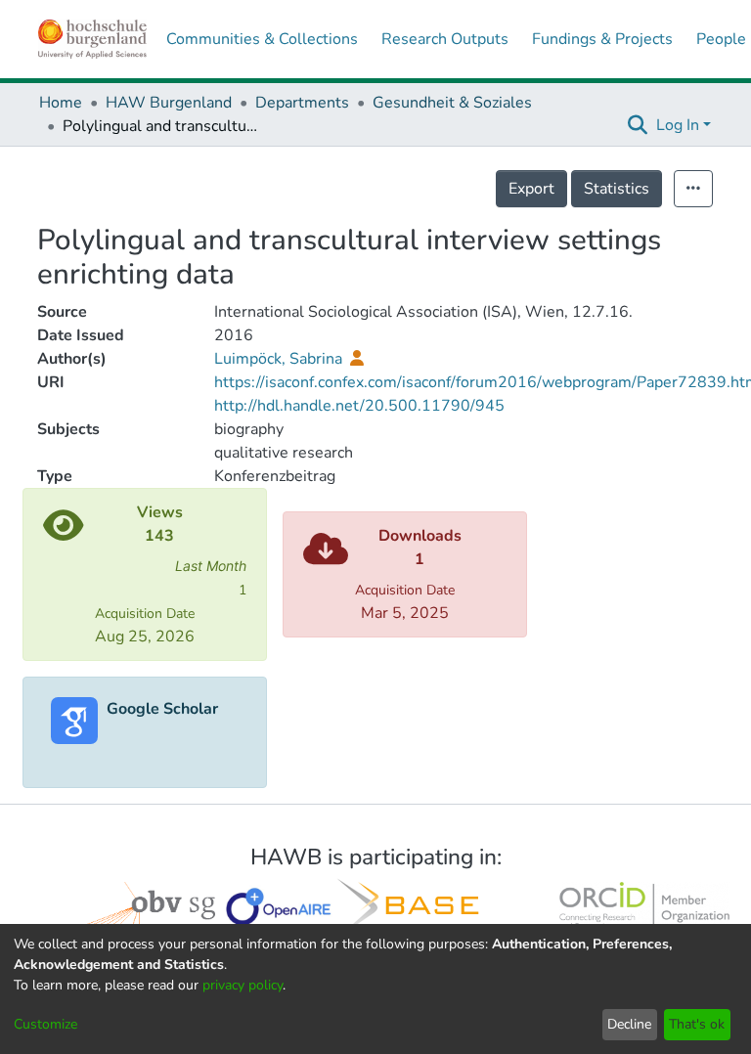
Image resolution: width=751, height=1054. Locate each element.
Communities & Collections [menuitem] (262, 39)
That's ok (697, 1024)
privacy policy (242, 985)
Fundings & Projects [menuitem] (602, 39)
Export (531, 188)
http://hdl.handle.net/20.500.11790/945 (359, 406)
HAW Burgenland (169, 102)
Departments (302, 102)
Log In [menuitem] (677, 125)
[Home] (92, 39)
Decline (629, 1024)
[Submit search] (638, 125)
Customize (45, 1024)
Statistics (616, 188)
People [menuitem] (721, 39)
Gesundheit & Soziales (452, 102)
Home (60, 102)
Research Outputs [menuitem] (444, 39)
